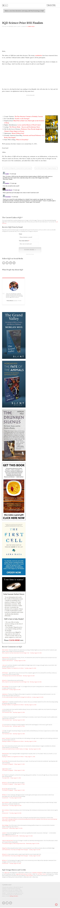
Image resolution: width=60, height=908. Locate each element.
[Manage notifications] (56, 904)
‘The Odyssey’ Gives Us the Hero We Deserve (12, 675)
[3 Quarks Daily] (51, 6)
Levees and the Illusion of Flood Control (29, 125)
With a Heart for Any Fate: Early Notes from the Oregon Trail (15, 653)
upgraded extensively (21, 874)
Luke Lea (4, 665)
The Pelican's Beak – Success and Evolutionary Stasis (24, 127)
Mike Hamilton (5, 650)
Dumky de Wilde (29, 875)
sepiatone (4, 833)
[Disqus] (30, 190)
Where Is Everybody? (22, 139)
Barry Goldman (5, 802)
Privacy (32, 254)
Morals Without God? (18, 133)
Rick (3, 775)
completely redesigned (37, 872)
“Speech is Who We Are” (7, 660)
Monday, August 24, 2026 (28, 675)
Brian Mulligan (5, 686)
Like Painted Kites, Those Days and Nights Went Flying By (15, 849)
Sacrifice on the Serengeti (22, 118)
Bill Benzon (4, 795)
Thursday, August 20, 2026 (15, 797)
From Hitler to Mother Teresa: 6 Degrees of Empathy (45, 168)
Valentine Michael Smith (7, 840)
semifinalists (38, 55)
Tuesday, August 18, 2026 (34, 849)
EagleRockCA (5, 702)
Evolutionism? (5, 689)
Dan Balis (29, 874)
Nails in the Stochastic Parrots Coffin (10, 836)
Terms (29, 254)
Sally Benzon (5, 694)
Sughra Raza (5, 768)
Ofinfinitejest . (5, 673)
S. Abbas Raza (31, 26)
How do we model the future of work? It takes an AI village (15, 749)
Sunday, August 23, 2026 (14, 689)
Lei (2, 709)
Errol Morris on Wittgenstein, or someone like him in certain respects (17, 168)
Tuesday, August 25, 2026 (35, 653)
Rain (3, 746)
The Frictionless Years (7, 712)
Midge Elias (4, 848)
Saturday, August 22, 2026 (30, 704)
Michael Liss (5, 680)
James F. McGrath (6, 738)
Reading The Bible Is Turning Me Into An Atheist (13, 668)
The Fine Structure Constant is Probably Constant (29, 116)
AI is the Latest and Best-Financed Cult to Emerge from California (16, 697)
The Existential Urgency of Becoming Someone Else (13, 843)
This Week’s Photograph (7, 764)
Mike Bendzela (5, 657)
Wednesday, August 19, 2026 (8, 820)
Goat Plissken (5, 817)
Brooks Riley (5, 761)
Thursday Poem (5, 778)
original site (6, 872)
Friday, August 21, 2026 (30, 756)
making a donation (14, 896)
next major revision (41, 874)
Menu (6, 5)
